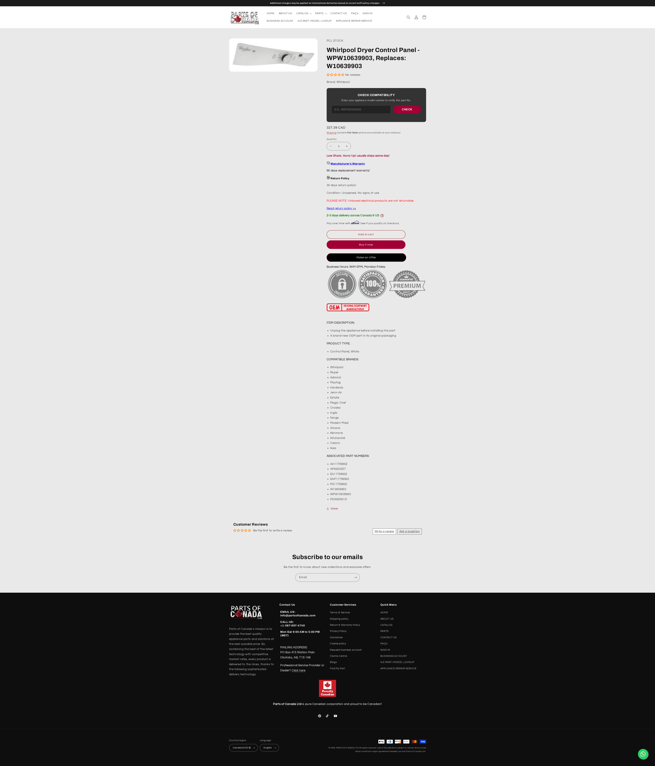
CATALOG (386, 625)
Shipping (332, 133)
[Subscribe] (356, 577)
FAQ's (384, 643)
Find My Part (337, 668)
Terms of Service (340, 612)
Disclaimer (336, 637)
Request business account (346, 650)
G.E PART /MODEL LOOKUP (397, 662)
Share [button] (334, 508)
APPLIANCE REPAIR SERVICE (398, 668)
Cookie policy (338, 643)
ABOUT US (387, 619)
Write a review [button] (384, 531)
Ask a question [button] (409, 531)
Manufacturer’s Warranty (348, 163)
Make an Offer (366, 257)
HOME (384, 612)
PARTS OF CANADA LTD (347, 748)
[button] (303, 13)
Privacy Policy (338, 631)
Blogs (333, 662)
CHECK (407, 109)
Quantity (332, 139)
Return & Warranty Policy (345, 625)
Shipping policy (339, 619)
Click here (298, 670)
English (268, 748)
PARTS (384, 631)
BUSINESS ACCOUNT (393, 656)
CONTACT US (388, 637)
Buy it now (366, 244)
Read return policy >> (341, 208)
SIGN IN (385, 650)
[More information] (382, 215)
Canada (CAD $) (242, 748)
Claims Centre (338, 656)
